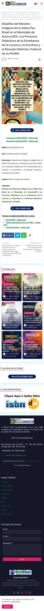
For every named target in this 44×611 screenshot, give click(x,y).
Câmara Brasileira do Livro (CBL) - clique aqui (22, 223)
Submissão (5, 494)
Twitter (17, 235)
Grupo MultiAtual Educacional (33, 461)
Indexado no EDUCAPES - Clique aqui (22, 138)
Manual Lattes (6, 514)
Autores (4, 510)
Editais (3, 498)
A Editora (4, 482)
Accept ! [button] (7, 607)
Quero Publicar (7, 486)
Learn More (15, 602)
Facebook (9, 235)
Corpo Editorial (6, 490)
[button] (41, 3)
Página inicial (6, 12)
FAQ (2, 502)
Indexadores (6, 506)
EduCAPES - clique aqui (16, 220)
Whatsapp (23, 235)
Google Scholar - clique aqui (18, 227)
